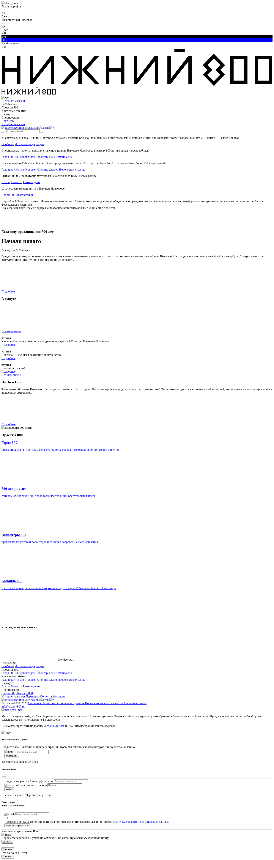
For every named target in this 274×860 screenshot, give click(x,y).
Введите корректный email (21, 781)
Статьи (5, 182)
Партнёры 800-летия (39, 696)
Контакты (59, 696)
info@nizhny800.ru (13, 706)
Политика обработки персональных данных (56, 703)
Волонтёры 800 (45, 156)
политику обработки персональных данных (141, 821)
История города (25, 144)
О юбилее (7, 144)
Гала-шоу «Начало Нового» (18, 169)
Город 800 (7, 156)
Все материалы (11, 331)
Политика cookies (135, 703)
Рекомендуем (31, 182)
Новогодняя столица (72, 169)
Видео (40, 144)
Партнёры (7, 120)
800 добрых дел (25, 156)
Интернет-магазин (13, 696)
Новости (16, 182)
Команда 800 (64, 156)
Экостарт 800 (24, 194)
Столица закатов (47, 169)
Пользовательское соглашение (104, 703)
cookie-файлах (55, 725)
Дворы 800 (8, 194)
